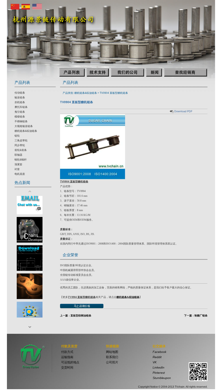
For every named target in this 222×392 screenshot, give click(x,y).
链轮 (17, 135)
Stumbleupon (162, 378)
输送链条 (20, 97)
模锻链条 (20, 116)
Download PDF (183, 111)
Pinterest (159, 372)
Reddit (157, 357)
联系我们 (112, 357)
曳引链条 (20, 111)
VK (155, 362)
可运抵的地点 (70, 362)
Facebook (159, 352)
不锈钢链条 (21, 121)
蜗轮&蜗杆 (21, 159)
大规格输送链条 (24, 126)
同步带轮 (20, 145)
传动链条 (20, 92)
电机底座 (20, 173)
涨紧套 (18, 164)
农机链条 (20, 102)
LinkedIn (158, 367)
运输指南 (67, 357)
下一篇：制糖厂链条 (195, 315)
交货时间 (67, 367)
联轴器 (18, 154)
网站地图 (112, 352)
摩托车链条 (21, 107)
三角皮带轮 (21, 140)
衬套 (17, 169)
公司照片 (112, 362)
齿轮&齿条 (21, 150)
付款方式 (67, 352)
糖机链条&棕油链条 (26, 130)
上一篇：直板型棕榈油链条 (75, 315)
